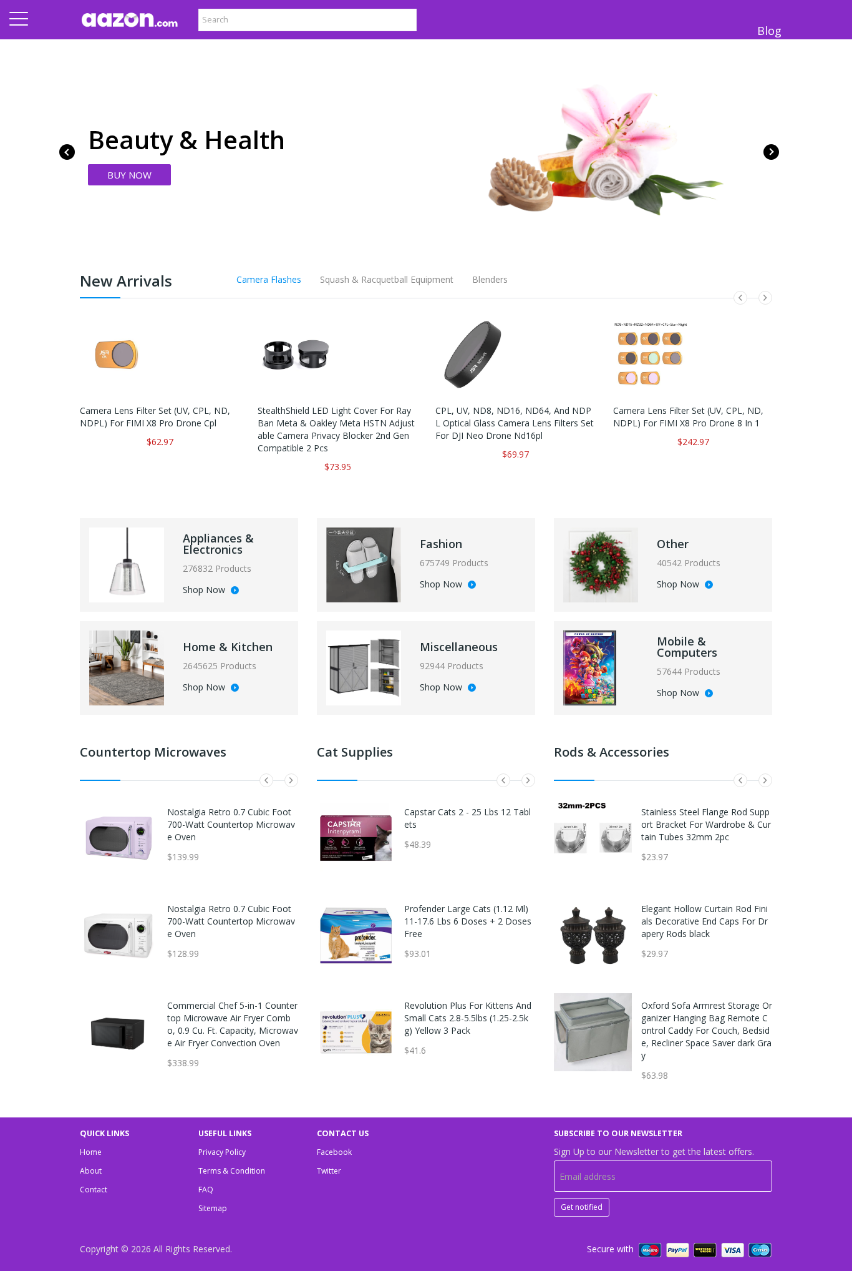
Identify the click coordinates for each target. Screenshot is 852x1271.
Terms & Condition (231, 1170)
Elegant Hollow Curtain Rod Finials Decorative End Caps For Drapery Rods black (704, 921)
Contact (93, 1189)
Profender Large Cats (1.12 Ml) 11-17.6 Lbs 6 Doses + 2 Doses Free (467, 921)
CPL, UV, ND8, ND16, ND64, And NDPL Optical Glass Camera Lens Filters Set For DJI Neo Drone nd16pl (514, 423)
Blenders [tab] (490, 279)
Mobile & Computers (687, 647)
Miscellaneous (459, 646)
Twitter (329, 1170)
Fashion (441, 543)
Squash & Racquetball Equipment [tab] (386, 279)
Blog (769, 30)
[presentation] (67, 152)
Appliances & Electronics (218, 544)
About (91, 1170)
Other (673, 543)
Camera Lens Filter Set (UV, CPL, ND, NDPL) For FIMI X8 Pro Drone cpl (155, 417)
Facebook (334, 1152)
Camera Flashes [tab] (268, 279)
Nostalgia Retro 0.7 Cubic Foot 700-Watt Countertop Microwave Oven (231, 824)
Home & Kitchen (228, 646)
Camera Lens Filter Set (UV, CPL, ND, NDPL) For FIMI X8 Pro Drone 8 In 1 (688, 417)
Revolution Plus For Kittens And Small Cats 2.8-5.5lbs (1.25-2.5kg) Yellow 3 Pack (467, 1017)
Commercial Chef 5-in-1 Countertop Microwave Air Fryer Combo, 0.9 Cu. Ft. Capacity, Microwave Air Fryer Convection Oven (232, 1024)
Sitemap (212, 1208)
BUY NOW (129, 175)
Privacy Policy (222, 1152)
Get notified (582, 1207)
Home (91, 1152)
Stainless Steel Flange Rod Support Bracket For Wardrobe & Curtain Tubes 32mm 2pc (706, 824)
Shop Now (205, 591)
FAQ (205, 1189)
